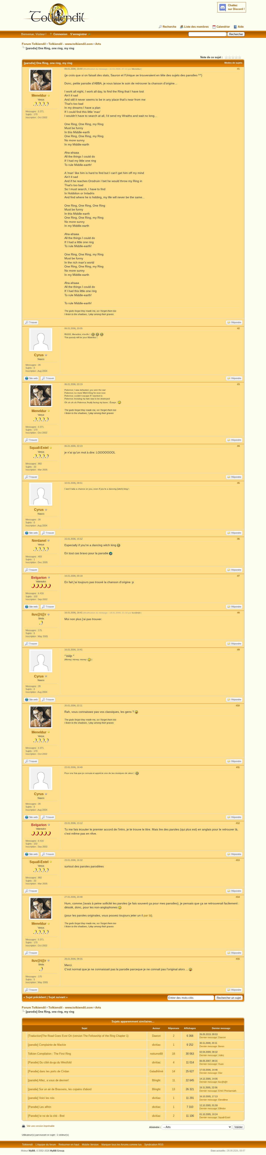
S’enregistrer (78, 34)
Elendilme (223, 1099)
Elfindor (222, 1108)
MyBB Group (57, 1150)
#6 (238, 539)
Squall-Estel (39, 447)
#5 (238, 483)
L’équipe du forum (46, 1144)
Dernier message (208, 1037)
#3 (238, 384)
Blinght (156, 1080)
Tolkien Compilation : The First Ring (49, 1053)
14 (173, 1071)
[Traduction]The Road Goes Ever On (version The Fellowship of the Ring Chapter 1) (78, 1035)
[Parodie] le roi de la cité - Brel (46, 1115)
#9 (238, 649)
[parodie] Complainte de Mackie (47, 1044)
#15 (238, 959)
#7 (238, 576)
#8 (238, 612)
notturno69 (156, 1053)
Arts (98, 44)
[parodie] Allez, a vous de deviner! (48, 1080)
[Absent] (48, 95)
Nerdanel (39, 540)
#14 (238, 897)
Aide (241, 26)
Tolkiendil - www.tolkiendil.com (70, 44)
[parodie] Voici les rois (41, 1098)
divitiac (156, 1044)
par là (147, 915)
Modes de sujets (233, 63)
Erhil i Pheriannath (227, 1091)
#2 (238, 328)
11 (173, 1080)
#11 (238, 767)
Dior (220, 1073)
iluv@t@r (39, 614)
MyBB (32, 1150)
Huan (221, 1064)
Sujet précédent (36, 997)
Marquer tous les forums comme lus (121, 1144)
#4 (238, 446)
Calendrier (223, 26)
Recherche (169, 26)
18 (173, 1053)
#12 (238, 823)
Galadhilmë (156, 1071)
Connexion (60, 34)
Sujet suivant (56, 997)
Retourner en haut (69, 1144)
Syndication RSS (153, 1144)
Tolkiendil (27, 1144)
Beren (221, 1046)
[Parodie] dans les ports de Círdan (48, 1071)
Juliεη (221, 1055)
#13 (238, 860)
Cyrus (39, 355)
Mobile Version (90, 1144)
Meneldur (39, 95)
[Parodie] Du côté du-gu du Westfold (49, 1062)
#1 (238, 69)
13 (173, 1089)
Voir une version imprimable (40, 1126)
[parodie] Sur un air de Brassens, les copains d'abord (59, 1089)
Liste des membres (196, 26)
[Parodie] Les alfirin (39, 1106)
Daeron (156, 1035)
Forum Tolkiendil (34, 44)
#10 (238, 705)
